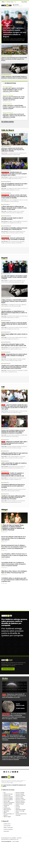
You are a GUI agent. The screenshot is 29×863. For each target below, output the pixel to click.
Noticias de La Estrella (20, 799)
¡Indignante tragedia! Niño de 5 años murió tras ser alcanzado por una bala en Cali (14, 453)
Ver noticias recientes (7, 121)
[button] (2, 2)
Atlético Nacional (7, 809)
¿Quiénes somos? (7, 823)
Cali (2, 387)
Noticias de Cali (5, 471)
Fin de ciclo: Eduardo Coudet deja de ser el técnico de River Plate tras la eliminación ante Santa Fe (13, 538)
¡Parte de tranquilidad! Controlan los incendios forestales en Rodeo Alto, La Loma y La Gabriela (14, 185)
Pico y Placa (24, 1)
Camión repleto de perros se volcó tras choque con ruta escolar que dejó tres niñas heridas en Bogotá (14, 324)
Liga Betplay (6, 810)
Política (17, 812)
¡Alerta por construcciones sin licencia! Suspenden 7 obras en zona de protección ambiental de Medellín (14, 115)
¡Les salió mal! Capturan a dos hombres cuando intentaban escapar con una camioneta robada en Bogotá (14, 32)
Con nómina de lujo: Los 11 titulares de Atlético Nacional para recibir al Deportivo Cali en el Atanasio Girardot (13, 564)
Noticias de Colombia (20, 795)
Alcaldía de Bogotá (20, 803)
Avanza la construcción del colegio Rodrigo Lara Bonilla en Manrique (13, 238)
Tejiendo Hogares (7, 816)
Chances (17, 805)
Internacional (6, 805)
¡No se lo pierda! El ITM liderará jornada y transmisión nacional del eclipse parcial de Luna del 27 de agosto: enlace (14, 716)
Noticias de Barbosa (20, 801)
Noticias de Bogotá (8, 25)
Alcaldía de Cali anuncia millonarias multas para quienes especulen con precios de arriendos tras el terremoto (13, 497)
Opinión (5, 812)
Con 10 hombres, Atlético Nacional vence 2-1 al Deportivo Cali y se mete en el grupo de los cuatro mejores (14, 555)
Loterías (5, 806)
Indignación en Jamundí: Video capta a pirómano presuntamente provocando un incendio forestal (14, 443)
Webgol (4, 510)
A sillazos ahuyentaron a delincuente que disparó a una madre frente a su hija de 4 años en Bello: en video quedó (14, 208)
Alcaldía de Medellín (8, 803)
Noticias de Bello (6, 204)
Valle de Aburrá (7, 130)
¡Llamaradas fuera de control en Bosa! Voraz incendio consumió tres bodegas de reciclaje (14, 355)
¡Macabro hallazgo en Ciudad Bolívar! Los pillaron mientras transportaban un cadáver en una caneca (14, 312)
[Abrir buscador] (15, 2)
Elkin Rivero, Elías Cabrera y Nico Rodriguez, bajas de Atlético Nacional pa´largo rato (14, 571)
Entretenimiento (7, 808)
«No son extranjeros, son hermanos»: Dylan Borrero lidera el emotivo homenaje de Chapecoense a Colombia (14, 737)
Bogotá (4, 258)
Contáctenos (6, 831)
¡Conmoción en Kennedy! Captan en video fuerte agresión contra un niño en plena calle (13, 344)
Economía (18, 806)
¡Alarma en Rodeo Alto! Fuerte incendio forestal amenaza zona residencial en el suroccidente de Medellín (14, 196)
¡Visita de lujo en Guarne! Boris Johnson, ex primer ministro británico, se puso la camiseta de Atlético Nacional (13, 527)
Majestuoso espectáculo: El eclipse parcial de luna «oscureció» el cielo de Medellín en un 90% (14, 695)
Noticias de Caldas (20, 798)
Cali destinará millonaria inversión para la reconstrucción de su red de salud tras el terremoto (13, 486)
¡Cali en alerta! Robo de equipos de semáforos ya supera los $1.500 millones (14, 463)
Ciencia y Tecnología (20, 810)
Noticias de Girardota (20, 802)
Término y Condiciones (8, 827)
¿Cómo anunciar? (7, 825)
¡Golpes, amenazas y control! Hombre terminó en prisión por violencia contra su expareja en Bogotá (14, 77)
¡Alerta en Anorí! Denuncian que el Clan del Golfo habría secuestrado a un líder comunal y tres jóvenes (14, 59)
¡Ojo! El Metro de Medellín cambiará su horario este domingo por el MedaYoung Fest (14, 228)
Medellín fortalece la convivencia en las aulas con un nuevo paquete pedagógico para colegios (14, 173)
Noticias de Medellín (8, 112)
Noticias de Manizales (8, 796)
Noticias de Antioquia (6, 55)
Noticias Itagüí (7, 801)
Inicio (5, 792)
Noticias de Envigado (8, 798)
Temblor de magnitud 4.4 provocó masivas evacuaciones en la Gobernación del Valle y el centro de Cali (12, 474)
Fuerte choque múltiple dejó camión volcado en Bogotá (14, 334)
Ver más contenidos (8, 668)
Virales (5, 678)
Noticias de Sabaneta (8, 799)
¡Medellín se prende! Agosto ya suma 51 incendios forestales (12, 218)
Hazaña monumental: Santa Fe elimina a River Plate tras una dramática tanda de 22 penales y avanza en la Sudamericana (13, 546)
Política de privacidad (8, 829)
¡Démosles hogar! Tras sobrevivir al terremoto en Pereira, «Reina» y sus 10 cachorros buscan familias (14, 757)
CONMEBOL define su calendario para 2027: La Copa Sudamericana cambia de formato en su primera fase (14, 579)
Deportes (18, 808)
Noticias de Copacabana (9, 802)
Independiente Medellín (21, 809)
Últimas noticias (10, 1)
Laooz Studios (16, 841)
